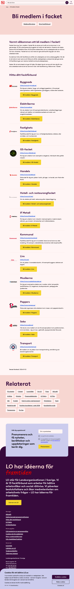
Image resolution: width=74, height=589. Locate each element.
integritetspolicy (14, 585)
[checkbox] (39, 436)
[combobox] (37, 2)
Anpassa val (60, 585)
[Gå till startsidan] (2, 2)
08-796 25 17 (12, 568)
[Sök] (66, 2)
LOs (53, 440)
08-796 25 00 (12, 566)
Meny (71, 3)
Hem (7, 7)
